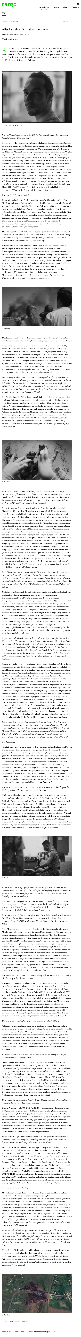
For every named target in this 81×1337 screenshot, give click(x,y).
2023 (4, 13)
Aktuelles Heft (45, 8)
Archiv (56, 7)
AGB (55, 1332)
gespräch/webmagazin (10, 21)
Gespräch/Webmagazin (18, 1321)
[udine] (3, 16)
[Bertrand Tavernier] (5, 16)
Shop (65, 7)
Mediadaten (19, 1332)
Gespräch (5, 1321)
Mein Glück (43, 728)
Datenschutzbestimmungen (39, 1332)
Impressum (6, 1332)
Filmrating (75, 7)
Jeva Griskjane (12, 39)
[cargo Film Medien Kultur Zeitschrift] (9, 7)
